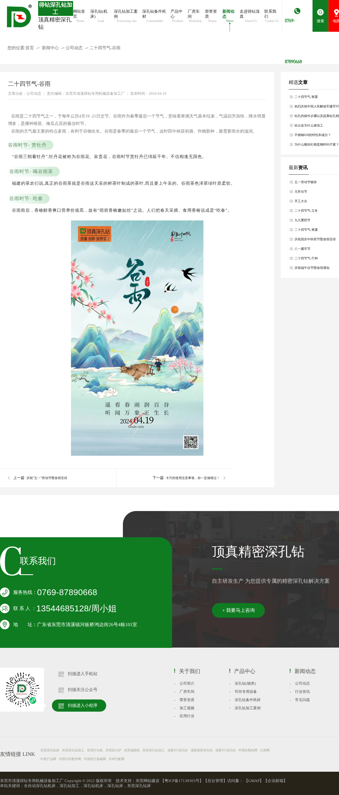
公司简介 (187, 683)
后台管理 (215, 781)
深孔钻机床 (93, 786)
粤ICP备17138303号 (181, 781)
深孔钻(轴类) (245, 683)
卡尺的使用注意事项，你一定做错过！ (193, 478)
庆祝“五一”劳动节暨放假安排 (46, 478)
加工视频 (187, 708)
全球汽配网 (116, 759)
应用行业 (187, 716)
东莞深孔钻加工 (73, 750)
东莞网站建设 (147, 781)
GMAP (254, 781)
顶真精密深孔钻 (201, 750)
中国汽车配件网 (70, 759)
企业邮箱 (275, 781)
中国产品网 (48, 759)
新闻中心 (50, 48)
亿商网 (265, 750)
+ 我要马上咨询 (238, 610)
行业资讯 (302, 692)
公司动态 (74, 48)
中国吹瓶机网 (247, 750)
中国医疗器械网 (95, 759)
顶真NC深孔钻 (177, 750)
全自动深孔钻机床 (40, 786)
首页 (29, 48)
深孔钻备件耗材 (248, 700)
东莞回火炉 (113, 750)
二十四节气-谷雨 (105, 48)
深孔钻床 (115, 786)
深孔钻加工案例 (248, 708)
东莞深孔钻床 (49, 750)
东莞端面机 (132, 750)
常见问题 (302, 700)
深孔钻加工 (69, 786)
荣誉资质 (187, 700)
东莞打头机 (95, 750)
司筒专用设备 (246, 692)
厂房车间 (187, 692)
